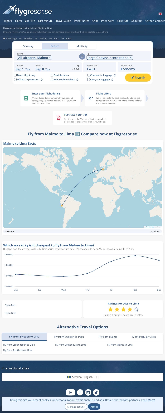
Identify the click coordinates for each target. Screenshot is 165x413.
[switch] (82, 56)
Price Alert (107, 21)
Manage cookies (76, 406)
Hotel (18, 21)
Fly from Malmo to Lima (120, 344)
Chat (95, 21)
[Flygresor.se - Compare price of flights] (27, 10)
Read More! (148, 400)
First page (11, 38)
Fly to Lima (10, 312)
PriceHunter (81, 21)
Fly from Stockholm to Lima (17, 350)
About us (136, 21)
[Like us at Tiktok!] (96, 392)
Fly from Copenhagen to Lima (19, 344)
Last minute (45, 21)
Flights (8, 21)
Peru (56, 38)
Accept (94, 406)
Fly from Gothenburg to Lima (70, 344)
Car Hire (30, 21)
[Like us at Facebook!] (80, 392)
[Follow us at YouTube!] (70, 392)
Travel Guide (63, 21)
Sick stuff (122, 21)
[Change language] (160, 13)
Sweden (28, 38)
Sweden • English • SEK (85, 377)
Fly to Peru (10, 305)
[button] (43, 67)
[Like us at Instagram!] (88, 392)
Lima (69, 38)
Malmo (43, 38)
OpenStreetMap (150, 227)
